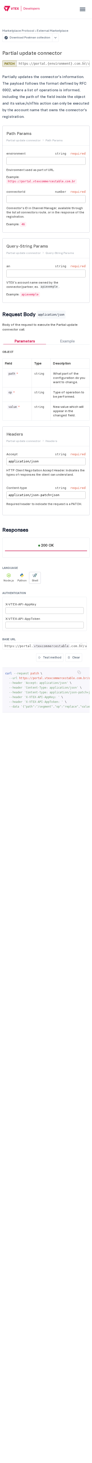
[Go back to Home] (22, 9)
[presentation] (82, 9)
